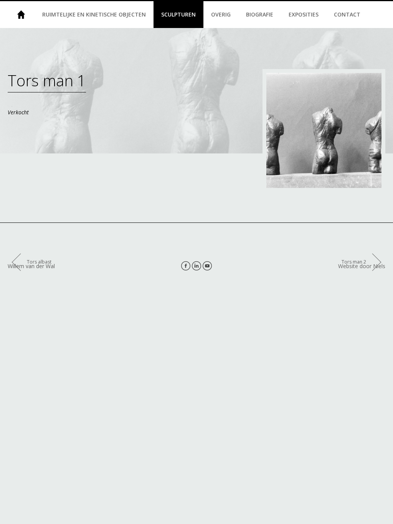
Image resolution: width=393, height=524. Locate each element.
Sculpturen (178, 14)
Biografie (259, 14)
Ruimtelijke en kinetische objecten (94, 14)
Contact (347, 14)
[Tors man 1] (324, 130)
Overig (221, 14)
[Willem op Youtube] (207, 265)
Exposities (304, 14)
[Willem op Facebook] (185, 265)
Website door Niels (361, 266)
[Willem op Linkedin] (196, 265)
